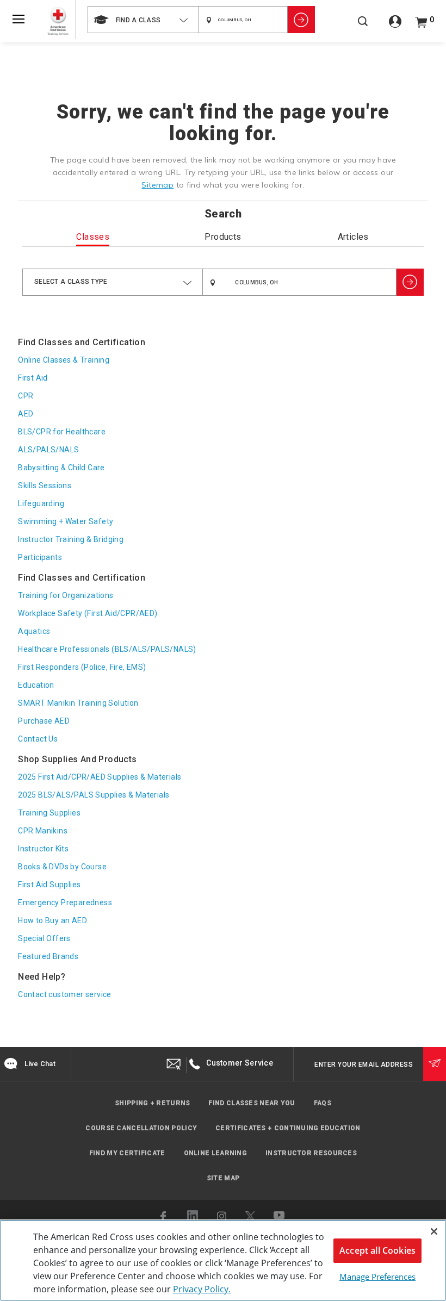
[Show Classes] (301, 19)
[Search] (363, 27)
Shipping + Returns (152, 1103)
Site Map (223, 1178)
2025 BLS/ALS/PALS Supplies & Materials (93, 794)
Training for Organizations (65, 595)
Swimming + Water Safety (65, 521)
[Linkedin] (192, 1215)
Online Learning (215, 1153)
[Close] (434, 1231)
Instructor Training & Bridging (70, 539)
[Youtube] (280, 1216)
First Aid (33, 378)
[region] (223, 1260)
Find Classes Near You (251, 1103)
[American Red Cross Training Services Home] (58, 21)
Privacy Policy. (202, 1289)
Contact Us (38, 738)
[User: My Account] (395, 25)
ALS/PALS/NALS (48, 449)
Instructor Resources (311, 1153)
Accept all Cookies (377, 1250)
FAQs (322, 1103)
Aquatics (34, 631)
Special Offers (44, 938)
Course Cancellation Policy (141, 1128)
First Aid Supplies (49, 884)
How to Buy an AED (52, 920)
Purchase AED (44, 721)
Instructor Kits (43, 848)
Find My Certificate (127, 1153)
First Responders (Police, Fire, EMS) (82, 667)
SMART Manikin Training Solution (78, 703)
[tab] (93, 239)
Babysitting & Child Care (61, 467)
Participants (40, 557)
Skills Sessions (44, 485)
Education (36, 685)
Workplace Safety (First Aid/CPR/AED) (87, 613)
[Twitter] (250, 1216)
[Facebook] (164, 1216)
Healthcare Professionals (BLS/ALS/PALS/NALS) (107, 649)
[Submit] (434, 1064)
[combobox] (143, 19)
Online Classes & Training (63, 360)
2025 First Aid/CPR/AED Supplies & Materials (99, 777)
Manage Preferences (377, 1276)
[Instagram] (222, 1216)
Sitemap (157, 185)
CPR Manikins (42, 830)
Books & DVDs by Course (62, 866)
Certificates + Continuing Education (288, 1128)
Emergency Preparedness (65, 902)
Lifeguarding (41, 503)
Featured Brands (48, 956)
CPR (25, 395)
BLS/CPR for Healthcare (62, 431)
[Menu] (18, 19)
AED (25, 413)
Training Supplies (49, 812)
